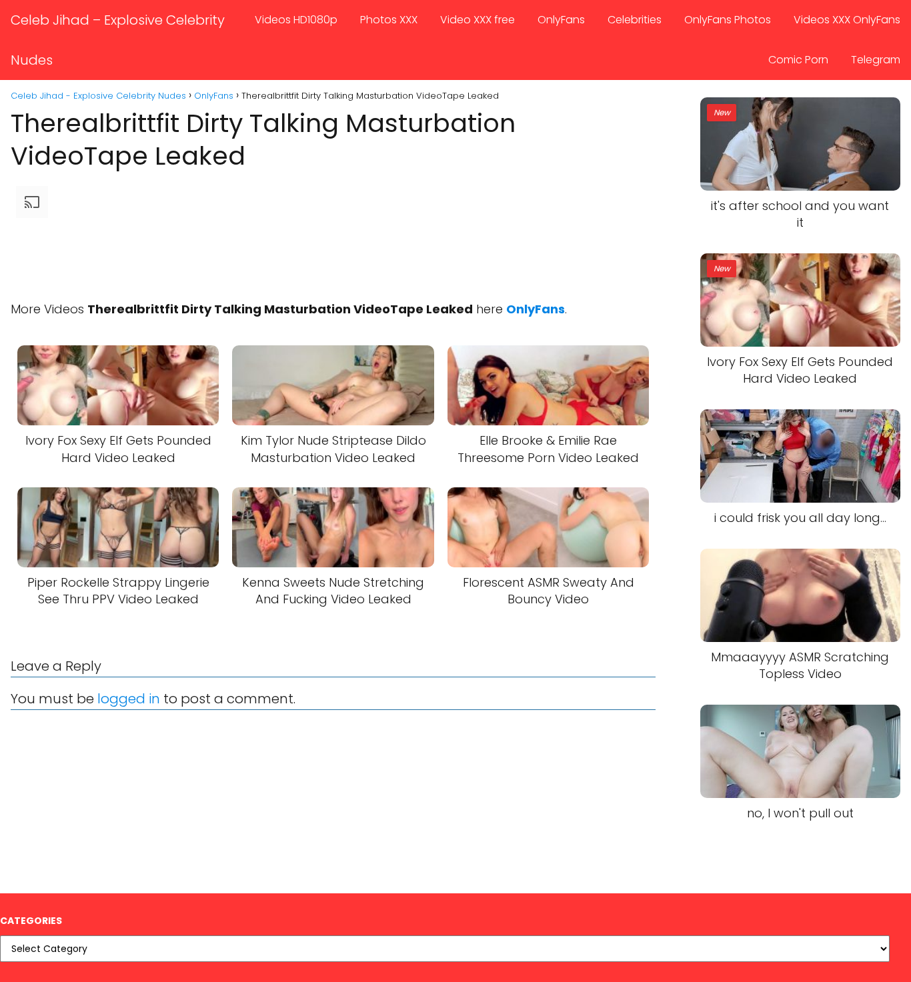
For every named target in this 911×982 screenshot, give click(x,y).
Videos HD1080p (296, 19)
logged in (128, 698)
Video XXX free (477, 19)
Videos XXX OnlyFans (847, 19)
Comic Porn (798, 59)
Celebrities (635, 19)
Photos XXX (388, 19)
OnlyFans (561, 19)
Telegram (875, 59)
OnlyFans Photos (727, 19)
